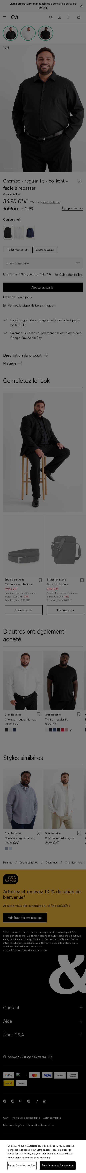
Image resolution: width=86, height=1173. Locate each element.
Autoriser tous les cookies (57, 1165)
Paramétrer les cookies (22, 1165)
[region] (43, 1156)
